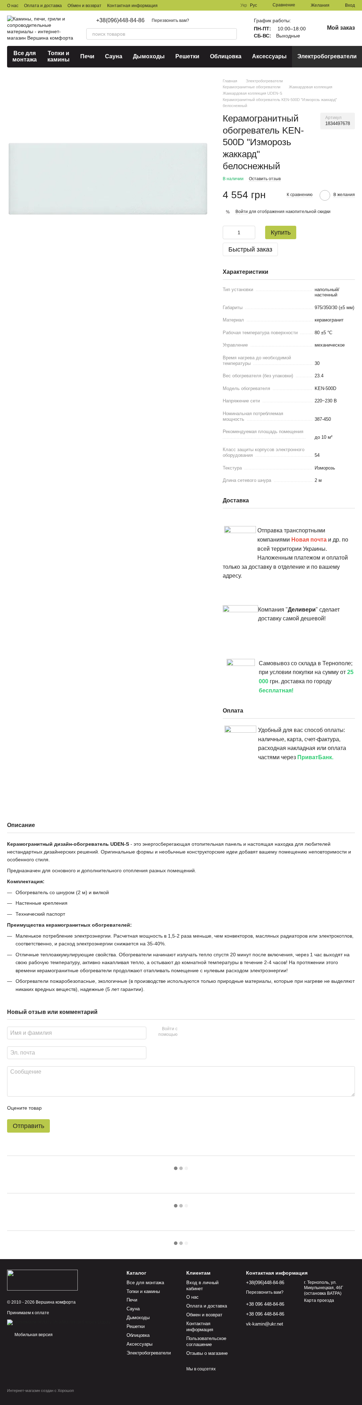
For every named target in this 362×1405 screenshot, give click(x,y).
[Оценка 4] (87, 1108)
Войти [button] (241, 211)
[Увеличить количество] (250, 232)
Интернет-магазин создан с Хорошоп (40, 1390)
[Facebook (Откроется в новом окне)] (229, 5)
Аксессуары (269, 56)
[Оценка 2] (64, 1108)
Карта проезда (319, 1300)
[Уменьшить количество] (228, 232)
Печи (87, 56)
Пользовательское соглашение (206, 1341)
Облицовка (225, 56)
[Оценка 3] (76, 1108)
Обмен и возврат (84, 5)
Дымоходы (149, 56)
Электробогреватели (327, 56)
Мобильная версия (33, 1334)
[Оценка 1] (53, 1108)
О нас (12, 5)
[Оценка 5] (98, 1108)
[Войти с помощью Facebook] (185, 1032)
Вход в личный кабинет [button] (202, 1285)
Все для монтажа (24, 56)
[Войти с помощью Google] (196, 1032)
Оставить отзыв (265, 178)
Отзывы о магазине (207, 1353)
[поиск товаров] (231, 34)
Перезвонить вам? (170, 20)
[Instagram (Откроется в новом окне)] (220, 5)
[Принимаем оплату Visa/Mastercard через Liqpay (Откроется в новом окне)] (59, 1322)
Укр (243, 5)
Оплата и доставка (43, 5)
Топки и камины (58, 56)
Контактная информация (132, 5)
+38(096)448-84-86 (120, 20)
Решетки (187, 56)
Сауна (113, 56)
